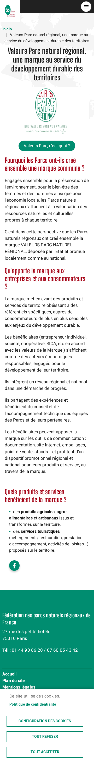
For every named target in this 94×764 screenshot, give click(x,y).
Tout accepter (45, 752)
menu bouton (86, 6)
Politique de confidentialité (32, 704)
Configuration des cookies (45, 721)
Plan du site (13, 681)
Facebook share (14, 565)
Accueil (9, 674)
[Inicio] (10, 6)
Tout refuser (45, 736)
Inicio (7, 29)
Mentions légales (18, 687)
